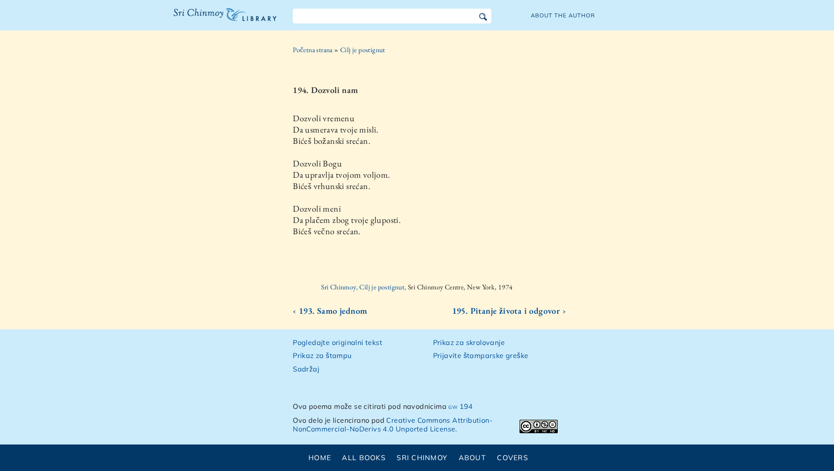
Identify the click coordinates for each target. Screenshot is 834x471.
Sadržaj (306, 369)
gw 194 (460, 406)
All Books (364, 457)
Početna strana (313, 49)
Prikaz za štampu (322, 355)
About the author (563, 15)
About (472, 457)
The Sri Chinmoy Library (207, 20)
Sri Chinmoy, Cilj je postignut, (364, 287)
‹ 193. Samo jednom (330, 310)
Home (319, 457)
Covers (512, 457)
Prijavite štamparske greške (481, 355)
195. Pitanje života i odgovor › (509, 310)
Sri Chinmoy (422, 457)
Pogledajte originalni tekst (337, 342)
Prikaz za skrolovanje (469, 342)
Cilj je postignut (362, 49)
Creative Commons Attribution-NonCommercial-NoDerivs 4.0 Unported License (393, 425)
